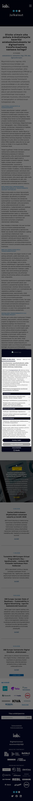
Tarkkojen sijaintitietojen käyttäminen (14, 411)
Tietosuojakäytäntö (16, 447)
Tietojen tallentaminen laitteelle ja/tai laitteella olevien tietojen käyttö (14, 397)
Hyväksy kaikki (16, 440)
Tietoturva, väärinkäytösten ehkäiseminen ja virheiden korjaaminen (15, 422)
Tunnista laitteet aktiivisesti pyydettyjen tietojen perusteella (15, 414)
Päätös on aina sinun (8, 359)
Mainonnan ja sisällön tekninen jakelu (14, 425)
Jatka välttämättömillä (16, 444)
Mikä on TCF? (27, 359)
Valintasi (18, 359)
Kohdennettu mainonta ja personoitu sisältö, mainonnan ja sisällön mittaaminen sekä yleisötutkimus (14, 404)
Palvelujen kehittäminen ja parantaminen (15, 400)
